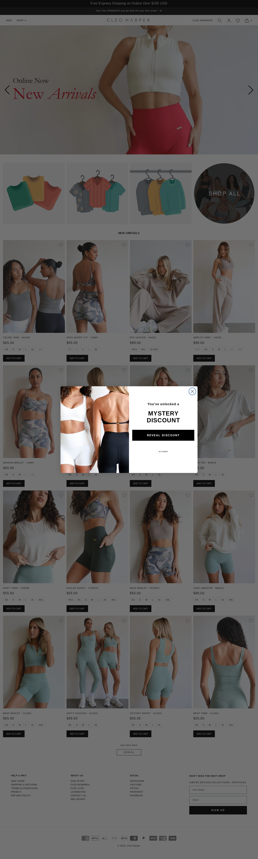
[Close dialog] (192, 391)
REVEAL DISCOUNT (163, 435)
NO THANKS (163, 452)
